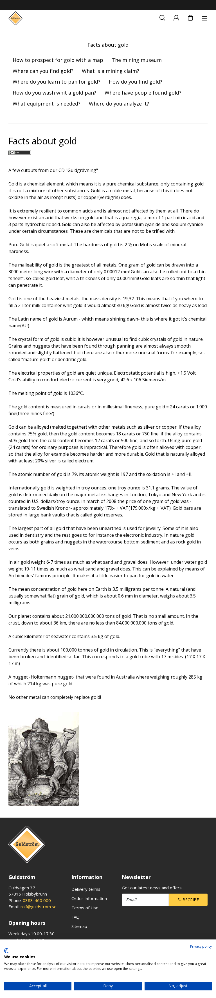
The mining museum (137, 60)
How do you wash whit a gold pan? (54, 92)
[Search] (162, 17)
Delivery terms (85, 889)
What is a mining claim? (110, 71)
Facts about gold (108, 44)
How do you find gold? (135, 81)
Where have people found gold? (143, 92)
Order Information (89, 898)
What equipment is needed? (46, 103)
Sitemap (79, 926)
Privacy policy (201, 946)
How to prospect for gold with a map (58, 60)
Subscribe (188, 899)
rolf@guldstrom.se (39, 906)
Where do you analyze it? (119, 103)
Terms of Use (84, 907)
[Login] (176, 17)
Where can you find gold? (43, 71)
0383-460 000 (37, 900)
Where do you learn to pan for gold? (56, 81)
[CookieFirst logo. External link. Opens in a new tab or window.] (6, 950)
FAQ (75, 917)
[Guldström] (15, 18)
